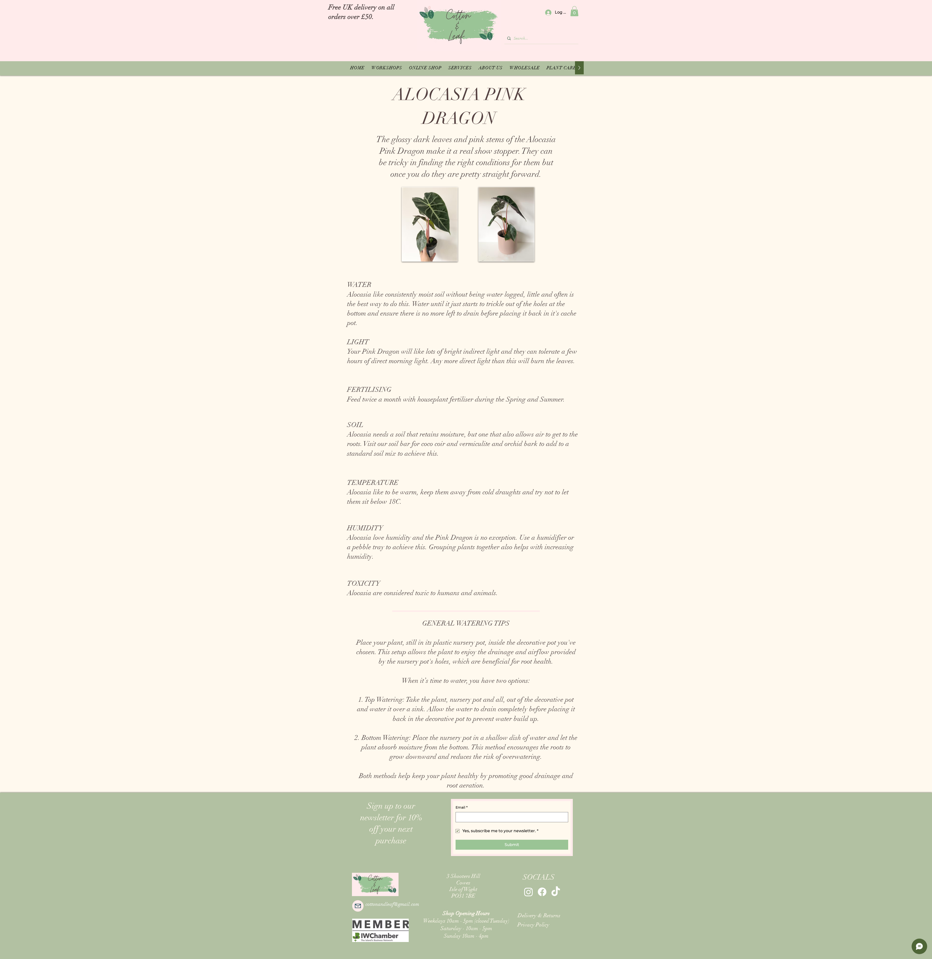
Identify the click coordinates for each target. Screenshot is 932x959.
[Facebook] (542, 892)
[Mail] (358, 906)
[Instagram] (528, 892)
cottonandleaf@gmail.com (392, 904)
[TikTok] (555, 892)
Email (462, 807)
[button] (574, 11)
